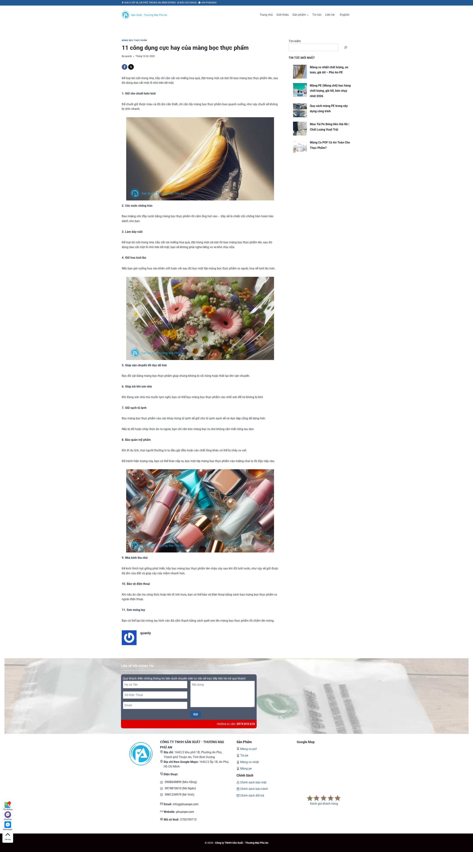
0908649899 (173, 782)
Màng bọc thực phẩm (134, 40)
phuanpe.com (185, 812)
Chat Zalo (8, 819)
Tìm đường (7, 809)
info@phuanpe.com (185, 804)
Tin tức (316, 14)
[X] (131, 67)
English (344, 14)
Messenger (7, 829)
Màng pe (246, 768)
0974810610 (173, 788)
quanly (128, 56)
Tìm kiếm (295, 41)
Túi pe (244, 755)
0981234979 (173, 794)
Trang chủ (266, 14)
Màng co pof (248, 749)
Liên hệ (329, 14)
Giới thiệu (282, 14)
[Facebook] (124, 67)
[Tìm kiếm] (345, 47)
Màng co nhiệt (249, 762)
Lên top (8, 839)
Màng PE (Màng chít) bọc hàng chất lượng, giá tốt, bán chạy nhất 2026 (330, 91)
